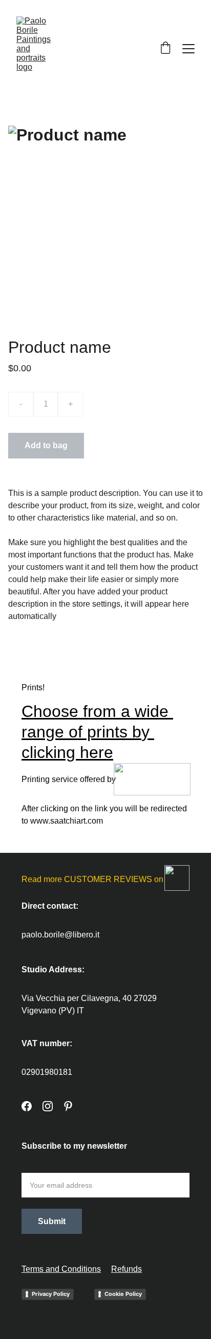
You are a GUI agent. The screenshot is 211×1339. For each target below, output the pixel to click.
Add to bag (46, 445)
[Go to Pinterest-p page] (68, 1106)
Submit (52, 1221)
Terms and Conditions (61, 1269)
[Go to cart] (165, 48)
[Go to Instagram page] (48, 1106)
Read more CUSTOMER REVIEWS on (92, 879)
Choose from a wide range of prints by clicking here (97, 732)
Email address (48, 1166)
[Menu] (188, 48)
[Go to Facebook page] (27, 1106)
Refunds (126, 1269)
